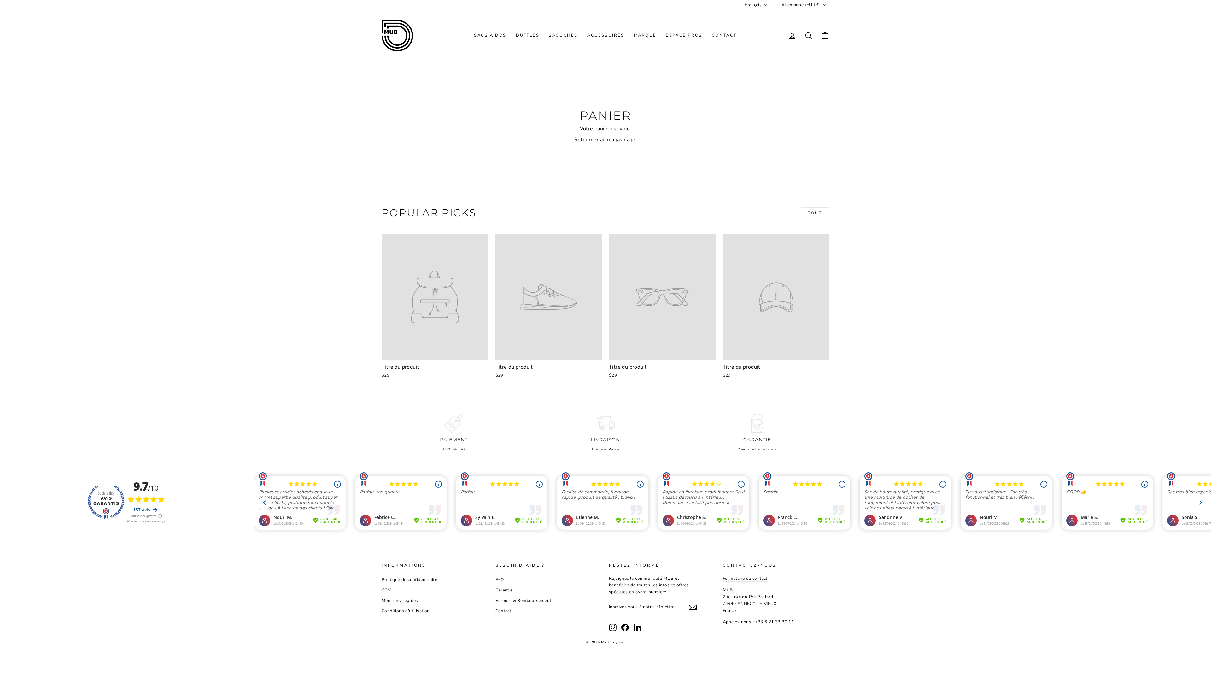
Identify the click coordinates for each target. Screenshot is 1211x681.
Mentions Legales (400, 600)
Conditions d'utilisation (406, 611)
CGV (386, 590)
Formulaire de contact (745, 578)
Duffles (527, 35)
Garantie (504, 590)
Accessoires (605, 35)
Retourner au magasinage (604, 139)
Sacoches (563, 35)
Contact (724, 35)
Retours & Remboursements (524, 600)
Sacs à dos (490, 35)
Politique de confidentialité (409, 580)
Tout (815, 212)
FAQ (499, 580)
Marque (645, 35)
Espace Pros (684, 35)
